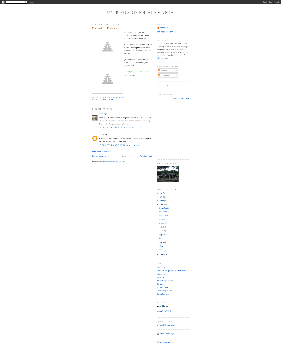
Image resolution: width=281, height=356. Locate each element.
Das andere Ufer (163, 294)
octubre (162, 215)
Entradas (163, 70)
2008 (162, 204)
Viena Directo (162, 267)
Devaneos (160, 284)
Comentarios (165, 75)
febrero (162, 246)
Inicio (124, 156)
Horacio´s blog (162, 287)
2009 (162, 200)
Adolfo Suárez (162, 58)
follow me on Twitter (181, 98)
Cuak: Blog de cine (164, 290)
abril (161, 238)
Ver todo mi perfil (166, 32)
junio (161, 230)
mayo (161, 234)
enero (161, 249)
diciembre (163, 208)
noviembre (163, 211)
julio (161, 227)
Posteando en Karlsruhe (104, 28)
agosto (162, 223)
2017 (162, 193)
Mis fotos (160, 277)
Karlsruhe (128, 35)
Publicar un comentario (101, 151)
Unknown (164, 28)
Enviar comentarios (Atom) (114, 161)
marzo (161, 242)
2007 (162, 254)
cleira (101, 113)
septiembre (163, 219)
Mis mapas (161, 274)
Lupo (101, 134)
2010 (162, 197)
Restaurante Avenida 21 (166, 280)
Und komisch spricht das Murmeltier (171, 270)
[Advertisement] (170, 116)
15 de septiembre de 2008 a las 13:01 (120, 145)
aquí (134, 74)
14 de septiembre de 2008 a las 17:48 (120, 127)
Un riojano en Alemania (140, 12)
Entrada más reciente (100, 156)
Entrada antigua (146, 156)
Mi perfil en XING (164, 311)
